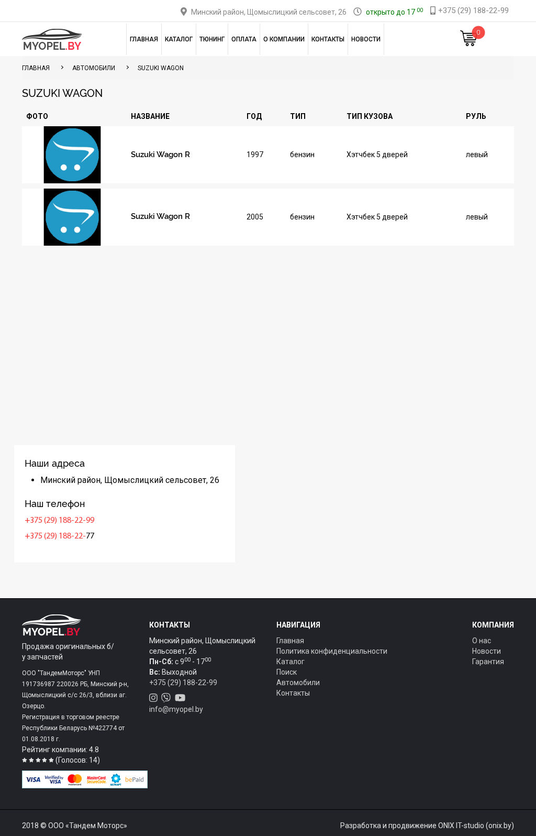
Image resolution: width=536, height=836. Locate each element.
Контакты (327, 39)
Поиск (286, 672)
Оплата (243, 39)
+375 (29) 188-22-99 (59, 520)
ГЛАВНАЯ (36, 68)
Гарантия (488, 661)
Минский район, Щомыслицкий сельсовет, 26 (269, 12)
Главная (144, 39)
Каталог (179, 39)
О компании (284, 39)
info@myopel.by (176, 709)
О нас (481, 640)
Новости (366, 39)
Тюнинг (212, 39)
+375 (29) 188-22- (55, 536)
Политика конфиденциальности (331, 651)
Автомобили (93, 68)
